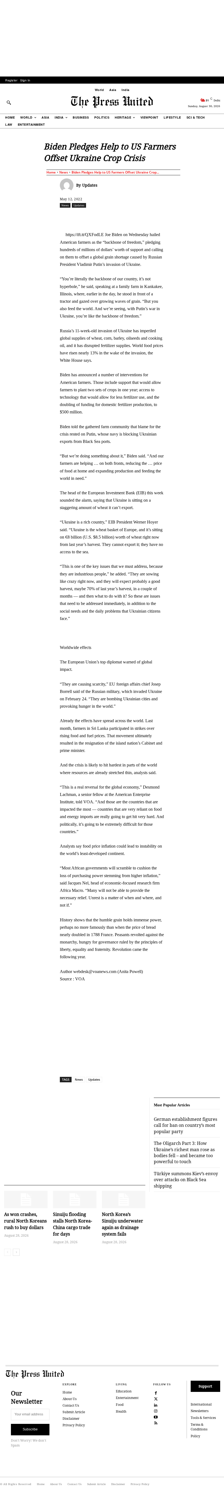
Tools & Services (203, 1417)
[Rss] (156, 1422)
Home (51, 172)
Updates (89, 185)
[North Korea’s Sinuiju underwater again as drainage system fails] (123, 1199)
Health (121, 1411)
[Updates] (68, 185)
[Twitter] (156, 1398)
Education (124, 1391)
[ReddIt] (123, 217)
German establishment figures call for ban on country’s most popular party (185, 1125)
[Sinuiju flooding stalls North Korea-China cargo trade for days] (74, 1199)
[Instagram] (156, 1410)
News (63, 172)
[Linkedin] (148, 217)
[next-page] (16, 1252)
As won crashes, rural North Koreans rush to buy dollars (25, 1220)
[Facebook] (98, 217)
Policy (195, 1436)
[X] (110, 217)
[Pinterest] (161, 217)
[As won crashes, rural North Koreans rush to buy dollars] (26, 1199)
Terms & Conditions (199, 1427)
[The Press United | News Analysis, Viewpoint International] (112, 102)
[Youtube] (156, 1416)
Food (119, 1404)
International (201, 1404)
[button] (9, 102)
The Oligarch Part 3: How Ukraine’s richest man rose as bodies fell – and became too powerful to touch (184, 1152)
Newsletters (199, 1411)
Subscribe (30, 1429)
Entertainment (127, 1397)
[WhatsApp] (136, 217)
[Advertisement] (112, 38)
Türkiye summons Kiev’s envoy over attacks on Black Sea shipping (186, 1180)
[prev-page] (7, 1252)
